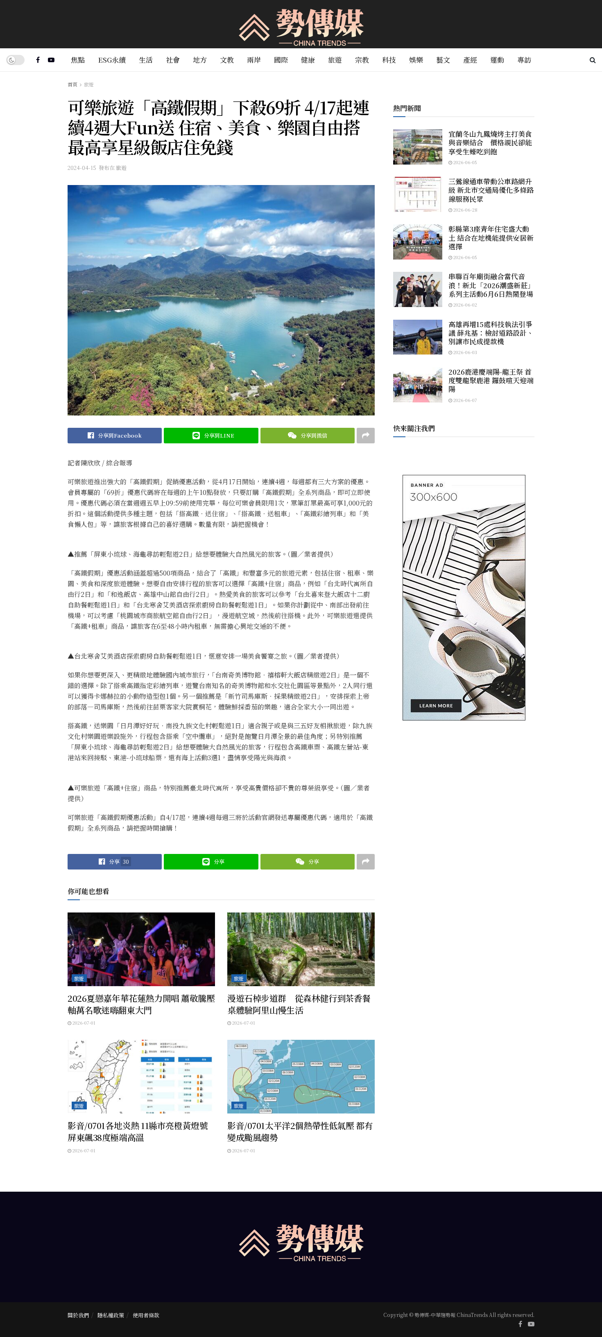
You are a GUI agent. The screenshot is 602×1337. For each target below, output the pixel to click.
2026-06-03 (464, 352)
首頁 (72, 84)
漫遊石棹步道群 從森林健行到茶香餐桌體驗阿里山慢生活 (299, 1004)
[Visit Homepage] (301, 24)
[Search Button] (593, 59)
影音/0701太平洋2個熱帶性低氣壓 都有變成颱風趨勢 (300, 1131)
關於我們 (78, 1315)
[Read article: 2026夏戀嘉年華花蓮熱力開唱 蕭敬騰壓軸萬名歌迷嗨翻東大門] (141, 949)
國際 (281, 59)
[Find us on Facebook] (38, 59)
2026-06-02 (464, 304)
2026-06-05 (464, 162)
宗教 (362, 59)
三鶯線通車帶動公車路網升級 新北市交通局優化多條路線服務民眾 (491, 190)
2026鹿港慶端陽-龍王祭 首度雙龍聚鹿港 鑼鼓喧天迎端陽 (491, 380)
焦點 (78, 59)
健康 (308, 59)
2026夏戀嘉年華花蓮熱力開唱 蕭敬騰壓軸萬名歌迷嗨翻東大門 (141, 1004)
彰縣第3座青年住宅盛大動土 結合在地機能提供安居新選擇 (491, 237)
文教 (227, 59)
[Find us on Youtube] (51, 59)
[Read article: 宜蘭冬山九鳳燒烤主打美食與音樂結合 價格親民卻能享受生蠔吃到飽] (417, 147)
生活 (146, 59)
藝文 (443, 59)
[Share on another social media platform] (366, 435)
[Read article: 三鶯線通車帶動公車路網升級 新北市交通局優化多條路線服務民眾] (417, 194)
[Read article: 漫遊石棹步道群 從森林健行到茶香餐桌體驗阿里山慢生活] (301, 949)
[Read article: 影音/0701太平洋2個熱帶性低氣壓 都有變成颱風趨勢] (301, 1076)
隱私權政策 (110, 1315)
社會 (173, 59)
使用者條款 (146, 1315)
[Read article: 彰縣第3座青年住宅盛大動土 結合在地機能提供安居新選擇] (417, 242)
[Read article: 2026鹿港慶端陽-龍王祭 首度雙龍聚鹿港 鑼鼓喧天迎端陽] (417, 384)
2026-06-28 (465, 209)
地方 (200, 59)
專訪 (524, 59)
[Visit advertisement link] (463, 597)
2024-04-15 (82, 168)
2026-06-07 (464, 400)
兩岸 (254, 59)
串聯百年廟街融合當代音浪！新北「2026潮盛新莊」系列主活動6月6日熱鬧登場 (491, 285)
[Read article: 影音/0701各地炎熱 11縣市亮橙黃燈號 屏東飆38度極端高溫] (141, 1076)
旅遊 (335, 59)
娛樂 (416, 59)
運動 (497, 59)
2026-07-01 (83, 1022)
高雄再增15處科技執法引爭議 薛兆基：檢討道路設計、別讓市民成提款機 (491, 333)
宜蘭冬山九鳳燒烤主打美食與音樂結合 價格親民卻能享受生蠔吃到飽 (490, 142)
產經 (470, 59)
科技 (389, 59)
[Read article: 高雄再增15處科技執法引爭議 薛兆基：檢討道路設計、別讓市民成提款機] (417, 337)
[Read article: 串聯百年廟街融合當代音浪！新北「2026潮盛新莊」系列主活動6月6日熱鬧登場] (417, 289)
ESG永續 (112, 59)
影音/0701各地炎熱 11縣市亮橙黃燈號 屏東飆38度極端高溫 (138, 1131)
